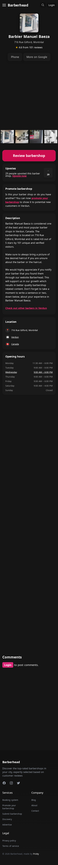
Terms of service (10, 846)
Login (51, 5)
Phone (15, 57)
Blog (33, 799)
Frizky (36, 853)
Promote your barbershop (9, 807)
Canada (15, 344)
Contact (35, 810)
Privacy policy (9, 840)
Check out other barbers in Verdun (26, 308)
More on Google (36, 57)
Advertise (7, 824)
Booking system (10, 799)
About (34, 805)
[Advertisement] (29, 95)
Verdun (15, 337)
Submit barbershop (12, 813)
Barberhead (18, 5)
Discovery (7, 819)
